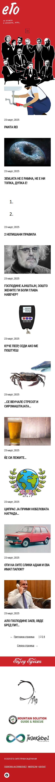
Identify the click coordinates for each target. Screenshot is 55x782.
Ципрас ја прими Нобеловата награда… (26, 511)
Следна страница (27, 645)
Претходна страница (22, 636)
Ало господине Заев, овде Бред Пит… (23, 623)
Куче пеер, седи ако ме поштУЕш (21, 348)
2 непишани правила (20, 234)
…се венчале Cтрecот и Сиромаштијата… (21, 404)
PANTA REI (11, 127)
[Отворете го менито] (27, 31)
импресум (32, 766)
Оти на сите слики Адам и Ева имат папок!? (27, 567)
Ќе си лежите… (15, 458)
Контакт (42, 766)
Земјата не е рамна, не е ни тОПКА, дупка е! (24, 180)
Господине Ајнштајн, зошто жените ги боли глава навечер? (26, 290)
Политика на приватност (15, 766)
